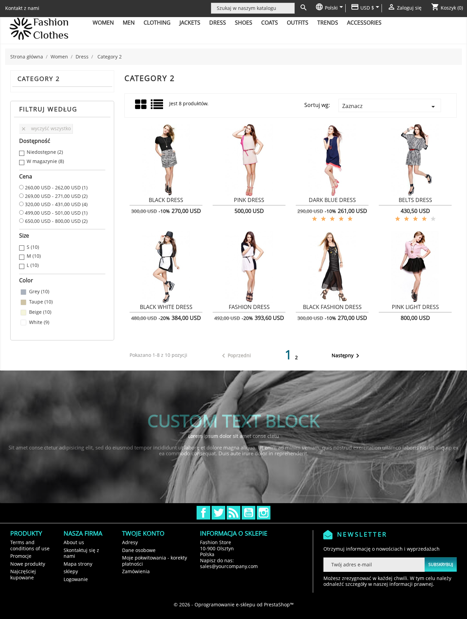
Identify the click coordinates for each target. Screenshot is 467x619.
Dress (217, 22)
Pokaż (166, 204)
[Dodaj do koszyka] (139, 204)
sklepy (71, 571)
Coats (269, 22)
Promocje (20, 556)
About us (74, 542)
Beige (40, 312)
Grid (141, 104)
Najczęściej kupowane (23, 574)
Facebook (203, 513)
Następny (347, 356)
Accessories (364, 22)
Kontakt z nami (22, 8)
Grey (39, 291)
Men (129, 22)
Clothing (157, 22)
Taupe (41, 302)
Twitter (218, 513)
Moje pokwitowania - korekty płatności (154, 560)
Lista (157, 106)
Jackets (189, 22)
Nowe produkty (27, 564)
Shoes (243, 22)
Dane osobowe (139, 550)
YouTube (248, 513)
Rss (233, 513)
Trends (327, 22)
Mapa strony (78, 564)
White (39, 322)
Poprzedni (235, 356)
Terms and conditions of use (30, 545)
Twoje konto (143, 533)
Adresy (130, 542)
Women (103, 22)
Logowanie (76, 579)
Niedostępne (45, 152)
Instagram (263, 513)
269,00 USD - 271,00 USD (56, 196)
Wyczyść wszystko (46, 128)
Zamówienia (136, 571)
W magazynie (45, 161)
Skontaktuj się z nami (81, 553)
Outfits (297, 22)
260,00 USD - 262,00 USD (56, 188)
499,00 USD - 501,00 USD (56, 213)
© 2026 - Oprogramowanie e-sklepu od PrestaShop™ (234, 604)
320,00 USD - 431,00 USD (56, 204)
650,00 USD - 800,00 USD (56, 221)
